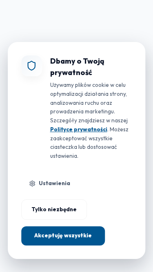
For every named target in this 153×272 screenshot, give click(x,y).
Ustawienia (54, 183)
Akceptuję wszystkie (63, 235)
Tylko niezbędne (54, 209)
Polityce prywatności (78, 129)
